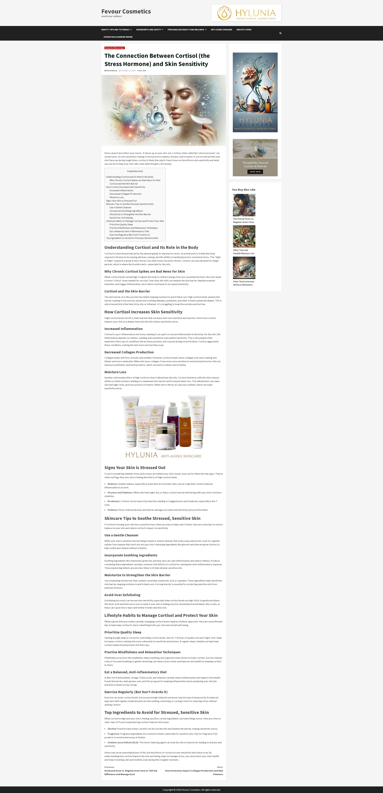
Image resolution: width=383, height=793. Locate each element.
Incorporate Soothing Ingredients (126, 210)
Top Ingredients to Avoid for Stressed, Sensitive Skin (132, 238)
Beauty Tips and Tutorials (115, 29)
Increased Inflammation (121, 190)
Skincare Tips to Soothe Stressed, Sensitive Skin (130, 204)
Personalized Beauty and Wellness (186, 29)
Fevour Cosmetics (126, 11)
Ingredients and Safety (148, 29)
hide (140, 171)
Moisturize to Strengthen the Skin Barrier (130, 214)
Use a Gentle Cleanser (120, 207)
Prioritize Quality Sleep (121, 224)
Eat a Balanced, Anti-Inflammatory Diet (129, 231)
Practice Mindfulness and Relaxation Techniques (134, 227)
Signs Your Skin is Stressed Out (121, 200)
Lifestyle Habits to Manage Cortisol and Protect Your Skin (135, 221)
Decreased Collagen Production (125, 193)
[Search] (280, 33)
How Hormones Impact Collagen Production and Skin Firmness (194, 771)
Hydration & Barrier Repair (118, 37)
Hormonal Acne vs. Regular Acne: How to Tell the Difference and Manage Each (130, 771)
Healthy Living (244, 29)
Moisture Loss (117, 197)
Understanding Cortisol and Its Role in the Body (129, 176)
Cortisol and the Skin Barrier (124, 183)
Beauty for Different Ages (114, 48)
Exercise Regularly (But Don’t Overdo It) (130, 234)
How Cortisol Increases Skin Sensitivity (125, 187)
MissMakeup (112, 70)
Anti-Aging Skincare (221, 29)
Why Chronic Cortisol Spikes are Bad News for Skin (135, 180)
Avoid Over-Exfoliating (121, 217)
